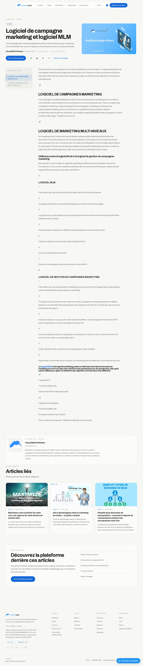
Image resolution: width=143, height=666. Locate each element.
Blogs (19, 19)
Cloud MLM (10, 19)
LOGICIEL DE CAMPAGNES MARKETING (18, 77)
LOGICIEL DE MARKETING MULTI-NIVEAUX (18, 84)
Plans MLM (59, 5)
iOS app (10, 642)
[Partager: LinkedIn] (37, 58)
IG (25, 647)
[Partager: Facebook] (42, 58)
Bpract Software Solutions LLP (16, 661)
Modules (55, 618)
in (7, 647)
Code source (56, 629)
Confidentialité (96, 660)
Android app (22, 642)
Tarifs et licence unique (89, 554)
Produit (40, 5)
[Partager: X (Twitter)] (31, 58)
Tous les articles (86, 571)
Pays (87, 660)
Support (100, 625)
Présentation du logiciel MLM (91, 560)
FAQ (120, 621)
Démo (49, 5)
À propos (100, 618)
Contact (100, 621)
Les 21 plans (78, 629)
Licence (55, 625)
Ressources (83, 5)
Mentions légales (125, 629)
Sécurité (100, 629)
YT (16, 647)
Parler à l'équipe (86, 576)
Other (9, 24)
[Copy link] (48, 58)
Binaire (76, 618)
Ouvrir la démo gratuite (16, 58)
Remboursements (109, 660)
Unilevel (77, 625)
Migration (100, 632)
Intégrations (72, 5)
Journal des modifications (57, 633)
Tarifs (54, 621)
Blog (121, 618)
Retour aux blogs (61, 58)
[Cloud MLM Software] (24, 5)
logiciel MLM (46, 366)
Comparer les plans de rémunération (94, 565)
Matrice (77, 621)
